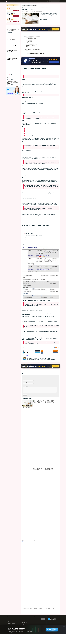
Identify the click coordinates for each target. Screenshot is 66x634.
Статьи (21, 1)
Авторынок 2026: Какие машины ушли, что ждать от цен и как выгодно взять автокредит (38, 468)
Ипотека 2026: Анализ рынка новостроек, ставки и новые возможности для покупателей (49, 468)
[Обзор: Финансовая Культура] (9, 8)
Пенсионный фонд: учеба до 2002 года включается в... (12, 64)
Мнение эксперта (24, 622)
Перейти (55, 28)
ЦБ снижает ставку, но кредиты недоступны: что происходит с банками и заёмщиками (49, 609)
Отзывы (16, 10)
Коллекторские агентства (31, 38)
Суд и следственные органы (31, 44)
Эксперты (34, 1)
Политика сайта (10, 621)
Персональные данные (11, 623)
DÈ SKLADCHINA (13, 13)
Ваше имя (24, 379)
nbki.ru (51, 227)
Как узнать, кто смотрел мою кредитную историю (35, 50)
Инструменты (25, 1)
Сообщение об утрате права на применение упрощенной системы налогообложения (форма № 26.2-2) (12, 72)
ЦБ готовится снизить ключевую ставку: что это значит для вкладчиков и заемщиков (38, 609)
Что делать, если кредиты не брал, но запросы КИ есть (36, 53)
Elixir (12, 18)
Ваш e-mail (25, 382)
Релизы (23, 624)
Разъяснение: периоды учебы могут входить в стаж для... (12, 59)
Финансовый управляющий (31, 45)
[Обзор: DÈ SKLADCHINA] (9, 14)
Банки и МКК (29, 37)
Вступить (55, 352)
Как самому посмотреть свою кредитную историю (33, 49)
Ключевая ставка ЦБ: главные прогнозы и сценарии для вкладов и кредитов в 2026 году (27, 539)
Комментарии (40, 11)
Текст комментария (26, 386)
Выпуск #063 (28, 11)
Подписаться (37, 352)
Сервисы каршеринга (30, 42)
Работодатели (29, 39)
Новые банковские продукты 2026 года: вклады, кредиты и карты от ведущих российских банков (38, 539)
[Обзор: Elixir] (9, 19)
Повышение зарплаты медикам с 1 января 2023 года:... (12, 51)
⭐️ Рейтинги (17, 1)
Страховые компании (30, 41)
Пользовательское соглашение (11, 619)
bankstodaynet (10, 93)
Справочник (30, 1)
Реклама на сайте (43, 1)
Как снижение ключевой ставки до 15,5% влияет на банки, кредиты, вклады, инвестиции (50, 539)
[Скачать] (9, 74)
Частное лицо (29, 48)
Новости (12, 1)
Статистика (23, 620)
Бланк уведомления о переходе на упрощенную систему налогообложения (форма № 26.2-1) (13, 82)
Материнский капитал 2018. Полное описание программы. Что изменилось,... (13, 46)
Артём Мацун (33, 11)
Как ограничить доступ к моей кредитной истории (35, 52)
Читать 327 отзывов (54, 62)
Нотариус (28, 46)
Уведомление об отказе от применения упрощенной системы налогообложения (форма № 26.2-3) (13, 77)
